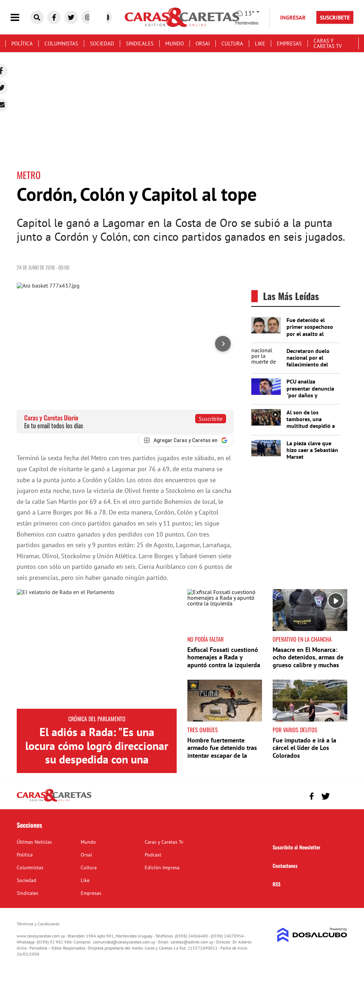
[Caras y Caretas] (54, 801)
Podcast (153, 855)
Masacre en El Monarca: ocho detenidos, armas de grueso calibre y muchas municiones (308, 661)
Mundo (174, 43)
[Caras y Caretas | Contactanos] (339, 795)
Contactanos (285, 865)
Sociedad (102, 43)
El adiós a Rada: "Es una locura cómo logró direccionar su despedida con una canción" (96, 752)
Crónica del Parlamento (96, 718)
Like (260, 43)
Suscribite (211, 418)
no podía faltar (205, 639)
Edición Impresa (162, 867)
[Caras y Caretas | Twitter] (71, 17)
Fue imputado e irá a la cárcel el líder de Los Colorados (304, 748)
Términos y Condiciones (38, 923)
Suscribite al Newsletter (296, 847)
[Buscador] (37, 17)
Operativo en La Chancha (302, 639)
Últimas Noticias (34, 842)
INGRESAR (293, 17)
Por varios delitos (295, 729)
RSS (276, 884)
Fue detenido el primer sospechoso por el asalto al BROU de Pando (310, 330)
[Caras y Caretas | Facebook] (54, 17)
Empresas (289, 43)
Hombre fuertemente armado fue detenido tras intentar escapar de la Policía (222, 751)
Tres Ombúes (202, 729)
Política (22, 43)
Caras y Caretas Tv (328, 43)
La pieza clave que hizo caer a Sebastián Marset (312, 450)
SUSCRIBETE (335, 17)
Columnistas (61, 43)
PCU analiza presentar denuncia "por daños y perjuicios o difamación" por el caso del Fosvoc (310, 398)
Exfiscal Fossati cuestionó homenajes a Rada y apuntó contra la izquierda (223, 657)
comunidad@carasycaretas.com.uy (124, 942)
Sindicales (140, 43)
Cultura (232, 43)
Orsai (203, 43)
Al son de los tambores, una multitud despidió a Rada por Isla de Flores (311, 426)
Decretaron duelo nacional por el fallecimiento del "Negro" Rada (308, 361)
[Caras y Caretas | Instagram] (88, 17)
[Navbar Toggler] (20, 17)
